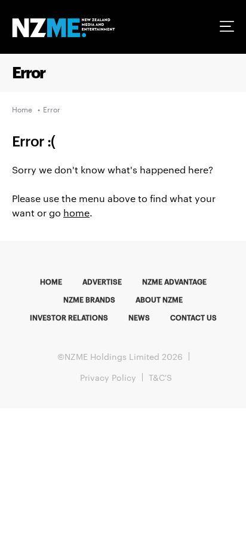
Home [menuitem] (51, 281)
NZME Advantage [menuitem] (174, 281)
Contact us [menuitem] (193, 316)
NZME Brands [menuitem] (89, 299)
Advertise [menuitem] (102, 281)
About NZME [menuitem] (159, 299)
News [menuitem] (139, 316)
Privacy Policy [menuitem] (108, 377)
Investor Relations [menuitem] (69, 316)
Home (22, 108)
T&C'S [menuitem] (160, 377)
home (76, 212)
